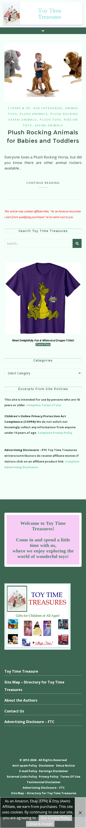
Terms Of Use (70, 777)
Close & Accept (40, 823)
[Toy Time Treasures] (43, 13)
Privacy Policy (48, 777)
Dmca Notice (65, 765)
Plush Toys (50, 120)
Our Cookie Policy (55, 817)
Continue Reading (43, 183)
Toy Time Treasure (21, 671)
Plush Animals (34, 114)
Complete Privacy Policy (55, 433)
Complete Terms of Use (43, 405)
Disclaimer (46, 765)
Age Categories (47, 108)
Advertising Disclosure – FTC (29, 721)
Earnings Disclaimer (53, 771)
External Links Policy (22, 777)
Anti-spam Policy (24, 765)
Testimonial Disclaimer (44, 782)
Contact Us (14, 711)
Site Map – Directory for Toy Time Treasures (34, 686)
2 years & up (18, 108)
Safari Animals (49, 125)
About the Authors (20, 700)
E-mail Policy (28, 771)
